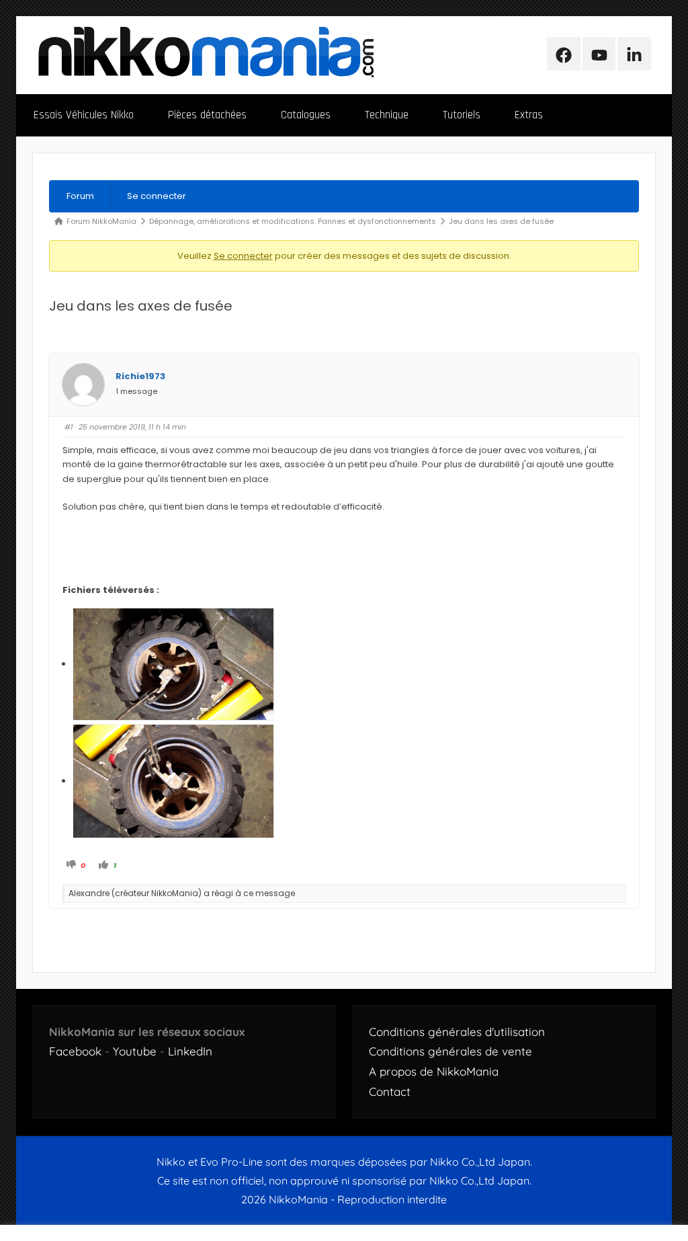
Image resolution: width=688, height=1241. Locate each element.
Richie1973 (140, 376)
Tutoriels (461, 115)
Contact (390, 1091)
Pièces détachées (207, 115)
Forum (80, 196)
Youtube (135, 1051)
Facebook (75, 1051)
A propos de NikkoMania (434, 1071)
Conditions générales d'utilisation (457, 1032)
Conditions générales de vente (450, 1051)
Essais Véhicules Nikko (84, 115)
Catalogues (306, 115)
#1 (68, 427)
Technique (386, 115)
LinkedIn (190, 1051)
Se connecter (156, 196)
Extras (529, 115)
